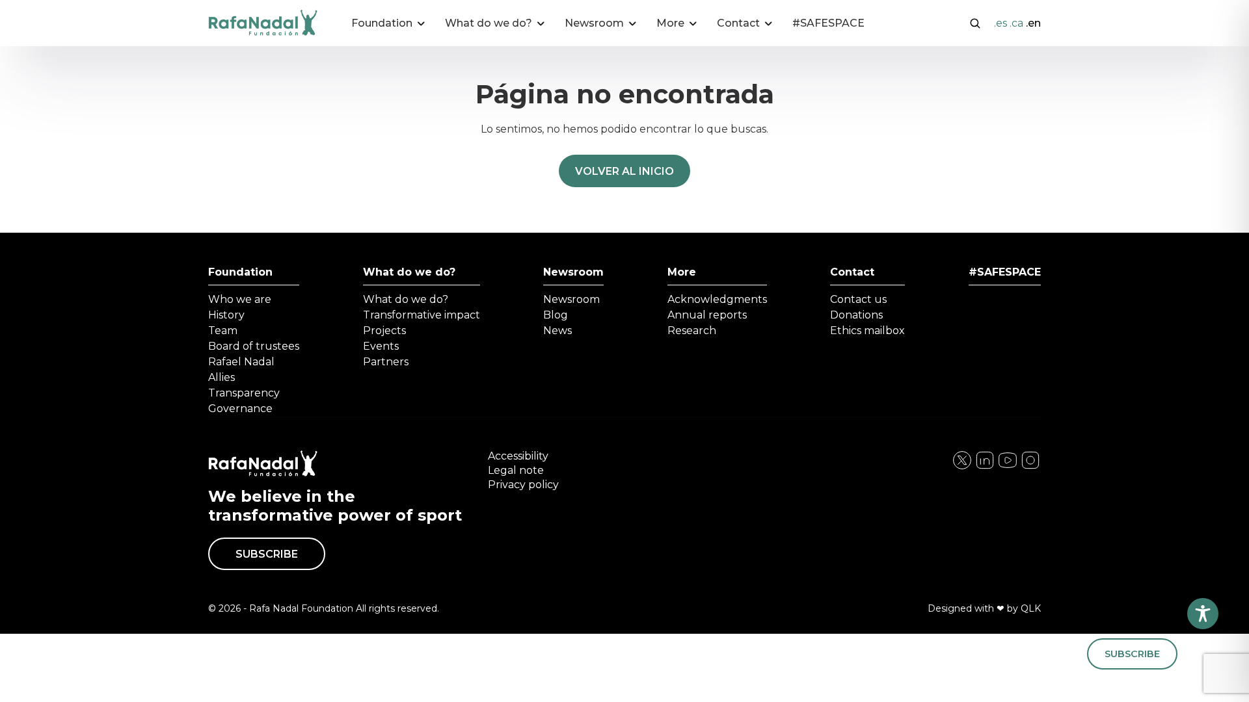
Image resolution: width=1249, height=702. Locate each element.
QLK (1031, 608)
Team (222, 330)
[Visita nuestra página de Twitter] (1007, 467)
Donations (856, 315)
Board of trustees (253, 346)
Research (691, 330)
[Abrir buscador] (975, 22)
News (557, 330)
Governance (240, 408)
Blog (555, 315)
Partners (386, 362)
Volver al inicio (624, 171)
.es (1000, 23)
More (681, 272)
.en (1033, 23)
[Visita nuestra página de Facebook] (962, 467)
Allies (221, 377)
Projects (384, 330)
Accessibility (518, 456)
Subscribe (266, 554)
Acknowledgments (717, 299)
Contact (852, 272)
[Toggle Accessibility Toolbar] (1203, 613)
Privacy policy (523, 484)
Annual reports (707, 315)
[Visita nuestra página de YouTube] (1030, 467)
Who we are (239, 299)
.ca (1016, 23)
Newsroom (573, 272)
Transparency (244, 393)
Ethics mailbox (867, 330)
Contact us (858, 299)
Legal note (516, 470)
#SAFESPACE (828, 23)
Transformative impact (421, 315)
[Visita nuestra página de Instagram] (984, 467)
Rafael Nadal (241, 362)
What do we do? (409, 272)
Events (381, 346)
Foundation (240, 272)
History (226, 315)
